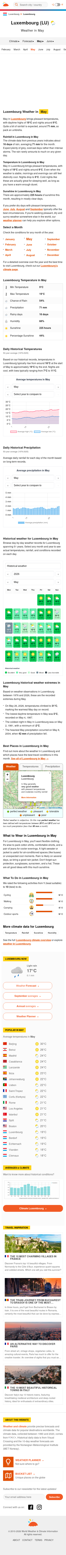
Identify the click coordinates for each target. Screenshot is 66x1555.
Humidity (52, 932)
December (53, 255)
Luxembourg (13, 14)
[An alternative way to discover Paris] (33, 1331)
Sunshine (38, 932)
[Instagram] (39, 1507)
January (10, 239)
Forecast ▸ (28, 41)
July (48, 49)
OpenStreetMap (55, 807)
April (25, 49)
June (40, 49)
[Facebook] (30, 1507)
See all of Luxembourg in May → (30, 758)
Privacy (48, 1540)
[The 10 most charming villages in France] (33, 1243)
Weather (11, 766)
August (56, 49)
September (36, 209)
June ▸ (50, 41)
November (53, 249)
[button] (26, 807)
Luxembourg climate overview (33, 940)
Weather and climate (15, 1426)
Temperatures (30, 766)
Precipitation (52, 766)
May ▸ (40, 41)
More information (28, 797)
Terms (38, 1540)
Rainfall (25, 932)
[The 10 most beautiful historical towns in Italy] (33, 1375)
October (51, 244)
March (17, 49)
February (6, 49)
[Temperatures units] (57, 4)
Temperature (11, 932)
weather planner (12, 220)
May (33, 49)
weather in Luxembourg (17, 943)
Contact (27, 1540)
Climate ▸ (14, 41)
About (16, 1540)
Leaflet (42, 807)
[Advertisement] (33, 81)
